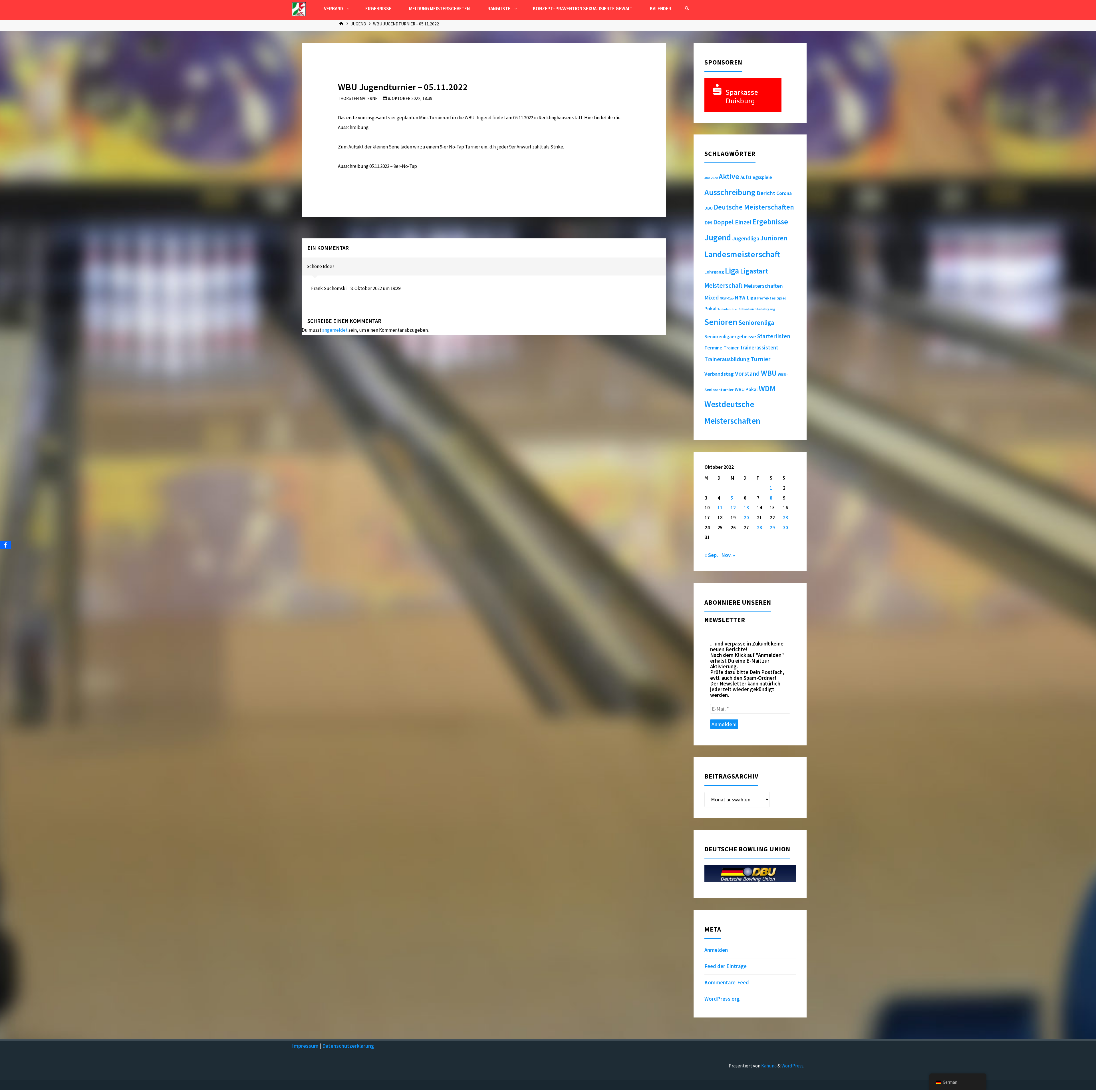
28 (759, 527)
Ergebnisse (770, 221)
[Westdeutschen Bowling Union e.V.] (299, 8)
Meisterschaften (763, 285)
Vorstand (747, 373)
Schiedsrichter (728, 309)
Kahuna (768, 1066)
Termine (713, 348)
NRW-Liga (745, 297)
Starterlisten (773, 336)
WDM (767, 388)
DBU (708, 208)
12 (733, 507)
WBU (769, 373)
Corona (784, 193)
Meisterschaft (723, 285)
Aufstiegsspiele (756, 177)
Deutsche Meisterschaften (754, 207)
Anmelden (716, 950)
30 (785, 527)
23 (785, 517)
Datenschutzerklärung (348, 1046)
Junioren (773, 238)
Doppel (723, 222)
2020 (714, 178)
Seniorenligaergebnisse (730, 336)
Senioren (720, 322)
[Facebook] (5, 545)
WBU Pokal (746, 389)
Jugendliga (745, 238)
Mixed (711, 297)
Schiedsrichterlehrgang (757, 309)
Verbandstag (719, 374)
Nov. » (728, 555)
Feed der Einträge (725, 966)
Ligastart (754, 270)
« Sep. (711, 555)
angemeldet (335, 330)
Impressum (305, 1046)
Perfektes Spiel (771, 298)
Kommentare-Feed (726, 982)
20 (746, 517)
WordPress (792, 1066)
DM (708, 222)
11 (720, 507)
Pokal (710, 308)
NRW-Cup (727, 298)
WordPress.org (722, 999)
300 (707, 178)
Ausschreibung (729, 192)
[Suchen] (687, 8)
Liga (732, 271)
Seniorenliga (756, 322)
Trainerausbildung (727, 359)
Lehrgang (714, 272)
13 (746, 507)
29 (772, 527)
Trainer (731, 348)
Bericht (766, 193)
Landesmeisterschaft (742, 254)
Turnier (760, 359)
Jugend (358, 24)
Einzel (743, 222)
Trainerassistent (759, 347)
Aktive (729, 176)
